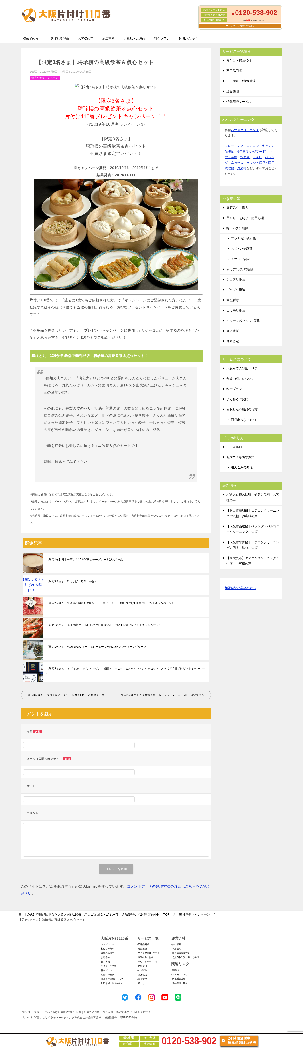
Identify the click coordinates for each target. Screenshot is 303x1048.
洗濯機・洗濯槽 (235, 168)
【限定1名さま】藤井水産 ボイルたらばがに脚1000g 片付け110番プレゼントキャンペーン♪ (103, 624)
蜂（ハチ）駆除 (237, 228)
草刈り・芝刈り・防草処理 (245, 218)
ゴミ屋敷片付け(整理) (241, 81)
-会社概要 (176, 944)
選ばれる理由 (59, 38)
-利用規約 (176, 948)
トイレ (257, 157)
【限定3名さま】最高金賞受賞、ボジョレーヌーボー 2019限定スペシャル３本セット (164, 695)
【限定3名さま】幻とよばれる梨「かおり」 (73, 581)
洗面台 (245, 157)
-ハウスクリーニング (147, 961)
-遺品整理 (142, 948)
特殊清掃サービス (238, 101)
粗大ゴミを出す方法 (240, 457)
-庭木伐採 (142, 975)
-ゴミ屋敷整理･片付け (148, 953)
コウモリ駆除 (235, 310)
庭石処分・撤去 (237, 208)
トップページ (107, 944)
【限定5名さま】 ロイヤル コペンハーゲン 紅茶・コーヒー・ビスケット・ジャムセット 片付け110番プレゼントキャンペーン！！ (125, 670)
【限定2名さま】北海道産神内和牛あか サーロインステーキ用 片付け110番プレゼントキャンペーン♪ (109, 603)
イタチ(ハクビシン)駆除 (243, 320)
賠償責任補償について (112, 979)
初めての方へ (32, 38)
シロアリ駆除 (235, 279)
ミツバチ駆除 (240, 259)
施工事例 (108, 38)
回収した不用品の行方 (242, 409)
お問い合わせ (188, 38)
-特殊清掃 (142, 966)
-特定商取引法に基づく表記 (185, 957)
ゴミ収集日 (234, 447)
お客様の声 (85, 38)
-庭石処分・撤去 (145, 957)
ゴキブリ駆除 (235, 290)
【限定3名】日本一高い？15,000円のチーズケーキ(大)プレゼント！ (88, 559)
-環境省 (175, 970)
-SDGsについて (179, 974)
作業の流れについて (240, 378)
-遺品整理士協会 (179, 983)
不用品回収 (234, 70)
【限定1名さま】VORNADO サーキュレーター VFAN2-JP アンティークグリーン (96, 646)
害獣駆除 (232, 300)
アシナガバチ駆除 (243, 238)
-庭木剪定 (142, 979)
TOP (97, 914)
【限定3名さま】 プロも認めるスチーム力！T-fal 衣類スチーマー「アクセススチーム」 (70, 695)
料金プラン (162, 38)
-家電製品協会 (178, 978)
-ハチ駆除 (142, 970)
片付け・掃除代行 (238, 60)
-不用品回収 (143, 944)
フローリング (234, 146)
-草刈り (141, 983)
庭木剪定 (232, 341)
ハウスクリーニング (245, 130)
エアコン (252, 146)
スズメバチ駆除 (242, 248)
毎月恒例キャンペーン (44, 77)
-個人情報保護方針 (180, 953)
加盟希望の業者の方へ (240, 588)
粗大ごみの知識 (242, 467)
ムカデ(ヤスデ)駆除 (240, 269)
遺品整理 (232, 91)
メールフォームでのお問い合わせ (241, 26)
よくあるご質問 (237, 399)
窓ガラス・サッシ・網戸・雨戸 (252, 162)
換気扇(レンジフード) (251, 151)
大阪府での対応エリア (242, 368)
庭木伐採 (232, 331)
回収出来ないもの (243, 420)
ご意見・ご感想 (134, 38)
